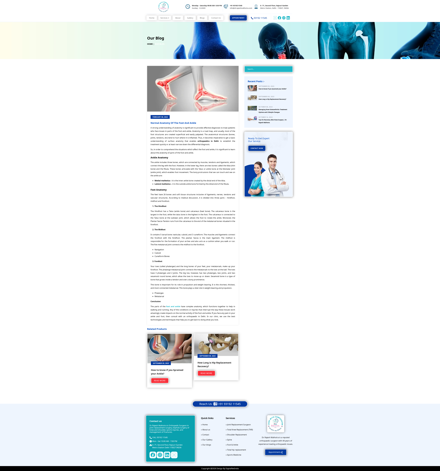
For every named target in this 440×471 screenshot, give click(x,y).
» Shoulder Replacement (236, 434)
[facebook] (279, 17)
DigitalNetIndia (232, 468)
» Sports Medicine (233, 455)
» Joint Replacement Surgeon (238, 424)
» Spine (229, 439)
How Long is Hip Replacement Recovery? (272, 99)
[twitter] (275, 17)
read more (160, 380)
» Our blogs (206, 444)
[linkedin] (288, 17)
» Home (204, 424)
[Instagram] (160, 454)
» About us (205, 429)
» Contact (205, 434)
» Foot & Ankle (232, 444)
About (177, 18)
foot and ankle (173, 306)
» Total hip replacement (236, 450)
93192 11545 (162, 437)
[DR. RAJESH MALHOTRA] (163, 6)
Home (151, 18)
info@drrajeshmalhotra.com (241, 8)
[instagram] (284, 17)
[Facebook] (153, 454)
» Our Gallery (206, 439)
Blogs (202, 18)
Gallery (190, 18)
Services (164, 17)
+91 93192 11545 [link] (229, 404)
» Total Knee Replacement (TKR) (239, 429)
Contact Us (216, 18)
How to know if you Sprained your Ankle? (272, 89)
